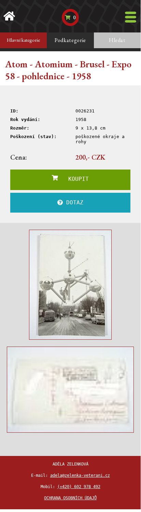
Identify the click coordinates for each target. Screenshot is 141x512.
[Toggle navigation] (131, 17)
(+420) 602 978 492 (78, 486)
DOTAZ (73, 202)
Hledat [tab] (117, 40)
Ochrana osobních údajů (70, 498)
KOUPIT (73, 179)
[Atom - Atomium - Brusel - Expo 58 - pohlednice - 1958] (70, 285)
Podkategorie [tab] (70, 40)
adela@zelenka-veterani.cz (80, 475)
